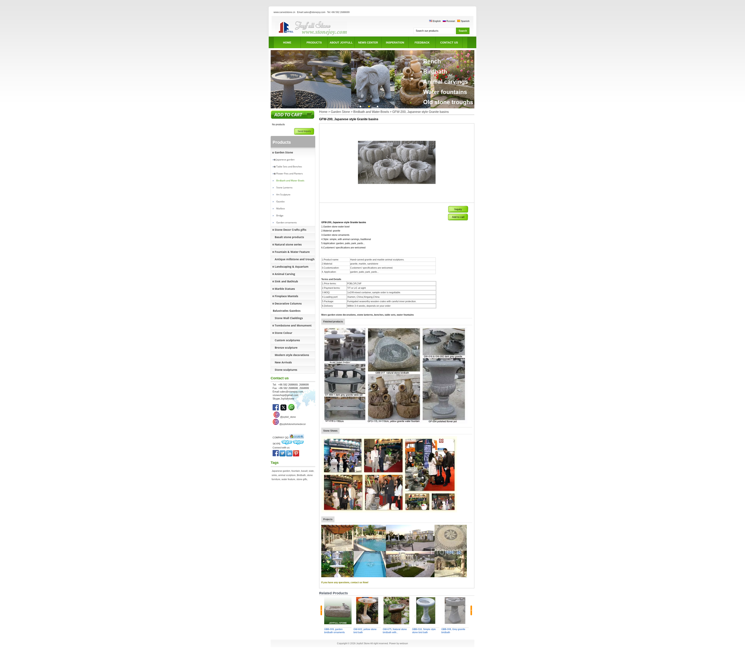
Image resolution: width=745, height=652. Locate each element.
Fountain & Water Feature (292, 252)
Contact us (449, 42)
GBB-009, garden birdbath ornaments (334, 631)
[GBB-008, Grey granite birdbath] (455, 610)
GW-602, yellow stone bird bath (365, 631)
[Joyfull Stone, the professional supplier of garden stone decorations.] (283, 409)
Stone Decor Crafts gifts (290, 230)
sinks (274, 475)
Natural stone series (288, 244)
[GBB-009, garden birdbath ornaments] (338, 610)
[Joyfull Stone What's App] (291, 409)
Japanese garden (285, 159)
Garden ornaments (286, 222)
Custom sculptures (287, 340)
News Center (368, 42)
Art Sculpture (283, 194)
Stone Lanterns (284, 187)
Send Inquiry (304, 131)
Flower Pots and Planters (289, 173)
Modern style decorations (292, 355)
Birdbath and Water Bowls (290, 180)
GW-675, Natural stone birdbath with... (395, 631)
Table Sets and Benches (289, 166)
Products (314, 42)
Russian (450, 21)
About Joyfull (341, 42)
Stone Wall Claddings (289, 318)
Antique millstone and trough (294, 259)
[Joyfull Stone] (311, 36)
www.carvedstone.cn (284, 12)
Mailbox (280, 208)
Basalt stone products (289, 237)
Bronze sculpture (286, 347)
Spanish (465, 21)
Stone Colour (283, 333)
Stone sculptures (286, 370)
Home (287, 42)
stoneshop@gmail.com (285, 395)
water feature (288, 479)
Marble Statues (285, 289)
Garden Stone (284, 152)
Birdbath (301, 475)
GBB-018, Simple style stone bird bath (424, 631)
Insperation (395, 42)
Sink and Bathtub (286, 281)
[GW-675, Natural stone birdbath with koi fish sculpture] (396, 610)
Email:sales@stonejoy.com (311, 12)
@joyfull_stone (288, 417)
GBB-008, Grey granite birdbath (453, 631)
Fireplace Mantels (286, 296)
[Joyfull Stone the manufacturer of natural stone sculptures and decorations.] (276, 409)
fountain (295, 471)
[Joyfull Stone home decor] (276, 424)
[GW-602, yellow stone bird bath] (367, 610)
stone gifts (301, 479)
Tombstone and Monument (293, 325)
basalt (304, 471)
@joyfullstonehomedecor (292, 424)
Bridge (279, 215)
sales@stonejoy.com (291, 391)
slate (311, 471)
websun (404, 643)
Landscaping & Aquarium (291, 266)
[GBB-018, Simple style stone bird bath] (425, 610)
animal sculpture (287, 475)
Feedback (422, 42)
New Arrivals (283, 362)
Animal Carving (285, 274)
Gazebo (280, 201)
